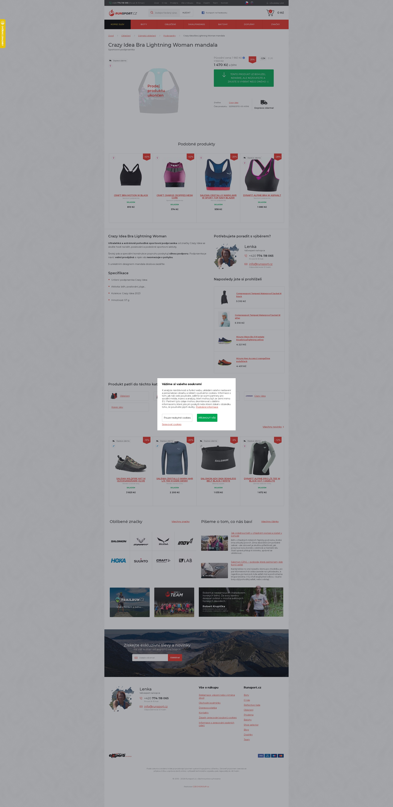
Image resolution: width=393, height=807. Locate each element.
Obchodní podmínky (210, 703)
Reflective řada (252, 705)
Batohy (223, 24)
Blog (198, 3)
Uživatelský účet (277, 3)
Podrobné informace (207, 407)
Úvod (156, 3)
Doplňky (249, 24)
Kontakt (224, 3)
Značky (275, 24)
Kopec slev (117, 24)
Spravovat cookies (171, 424)
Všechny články (270, 521)
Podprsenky (169, 35)
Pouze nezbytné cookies (177, 417)
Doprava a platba (208, 707)
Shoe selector (251, 724)
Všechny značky (181, 521)
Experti (207, 3)
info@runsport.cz (260, 264)
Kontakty (204, 712)
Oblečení (170, 24)
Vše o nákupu (187, 3)
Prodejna (174, 3)
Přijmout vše (207, 417)
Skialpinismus (196, 24)
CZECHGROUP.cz (201, 786)
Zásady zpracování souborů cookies (218, 717)
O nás (164, 3)
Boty (144, 24)
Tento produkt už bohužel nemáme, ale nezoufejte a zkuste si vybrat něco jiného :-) (248, 78)
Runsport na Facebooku (216, 13)
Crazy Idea (233, 102)
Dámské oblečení (147, 35)
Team (215, 3)
